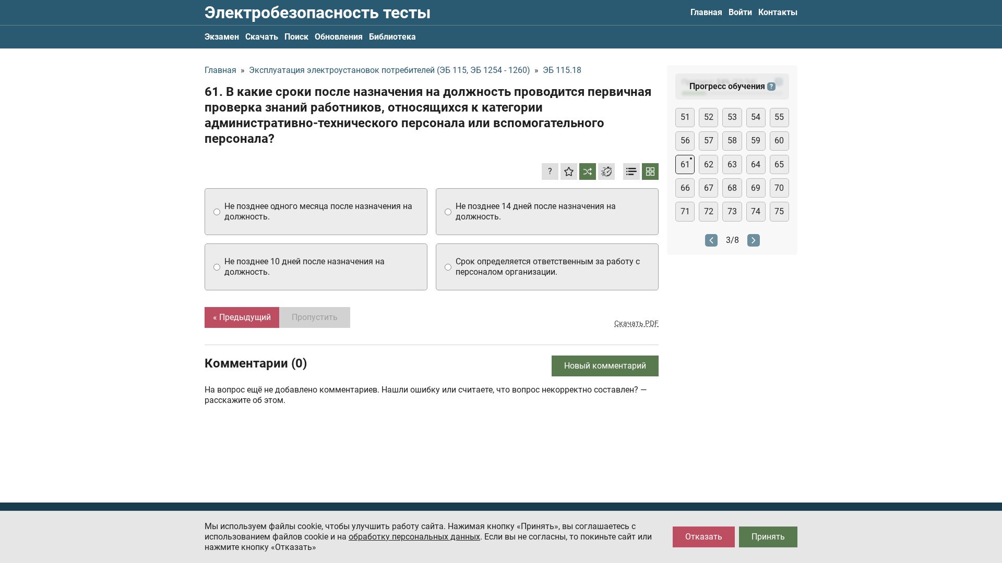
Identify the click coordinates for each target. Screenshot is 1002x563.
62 (708, 164)
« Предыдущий (242, 317)
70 (779, 188)
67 (708, 188)
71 (685, 211)
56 (685, 140)
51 (685, 117)
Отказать (703, 537)
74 (755, 211)
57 (708, 140)
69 (755, 188)
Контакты (777, 12)
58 (732, 140)
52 (708, 117)
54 (755, 117)
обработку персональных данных (414, 537)
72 (708, 211)
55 (779, 117)
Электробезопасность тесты (318, 12)
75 (779, 211)
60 (779, 140)
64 (755, 164)
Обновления (339, 37)
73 (732, 211)
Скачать (261, 37)
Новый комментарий (605, 366)
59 (755, 140)
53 (732, 117)
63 (732, 164)
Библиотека (392, 37)
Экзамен (222, 37)
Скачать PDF (636, 323)
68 (732, 188)
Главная (706, 12)
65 (779, 164)
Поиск (296, 37)
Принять (768, 537)
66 (685, 188)
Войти (740, 12)
